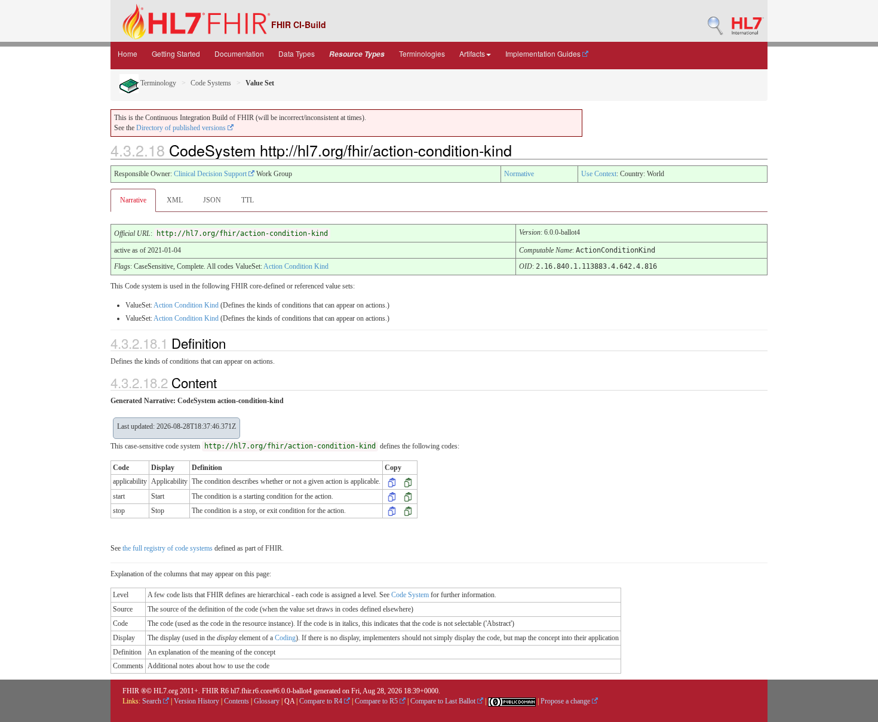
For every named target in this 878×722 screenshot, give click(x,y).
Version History (196, 701)
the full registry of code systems (167, 548)
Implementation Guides (543, 53)
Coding (285, 638)
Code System (410, 595)
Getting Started (176, 53)
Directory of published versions (182, 128)
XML (175, 200)
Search (152, 701)
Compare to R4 (321, 701)
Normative (519, 174)
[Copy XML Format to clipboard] (392, 481)
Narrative (133, 200)
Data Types (296, 53)
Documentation (239, 53)
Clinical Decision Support (211, 174)
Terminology (157, 83)
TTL (247, 200)
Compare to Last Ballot (443, 701)
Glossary (267, 701)
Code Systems (211, 83)
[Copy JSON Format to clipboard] (408, 481)
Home (127, 53)
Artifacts (472, 53)
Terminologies (422, 53)
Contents (236, 701)
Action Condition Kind (296, 266)
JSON (212, 200)
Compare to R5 (377, 701)
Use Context (598, 174)
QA (289, 701)
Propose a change (566, 701)
